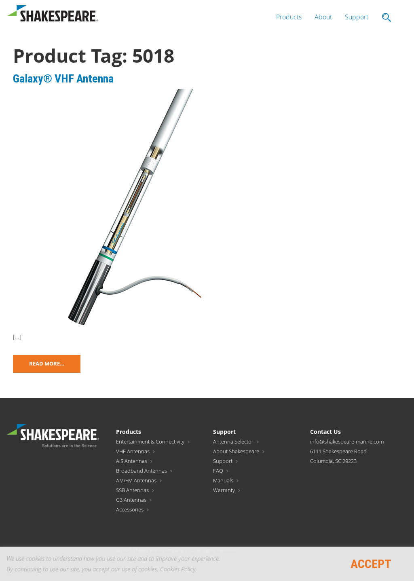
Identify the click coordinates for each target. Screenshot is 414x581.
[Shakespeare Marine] (52, 15)
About (323, 17)
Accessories (130, 509)
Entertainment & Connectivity (150, 441)
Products (289, 17)
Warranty (224, 490)
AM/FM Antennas (136, 480)
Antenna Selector (233, 441)
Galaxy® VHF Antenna (63, 78)
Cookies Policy (178, 569)
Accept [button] (371, 564)
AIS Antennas (131, 461)
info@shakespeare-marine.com (347, 441)
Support (356, 17)
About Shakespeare (236, 451)
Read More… (46, 363)
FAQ (218, 470)
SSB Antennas (132, 490)
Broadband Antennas (141, 470)
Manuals (223, 480)
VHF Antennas (133, 451)
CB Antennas (131, 499)
